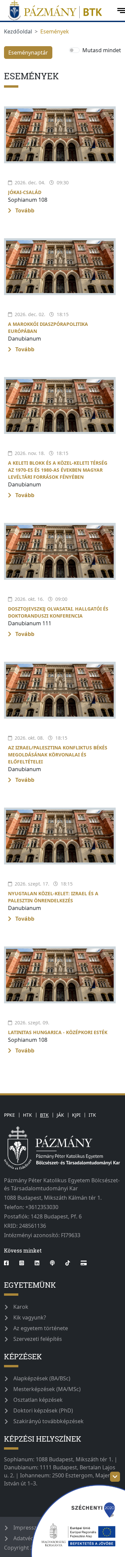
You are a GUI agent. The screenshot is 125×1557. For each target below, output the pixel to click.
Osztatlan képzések (38, 1399)
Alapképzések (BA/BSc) (41, 1378)
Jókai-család (24, 192)
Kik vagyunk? (29, 1317)
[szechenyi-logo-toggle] (115, 1477)
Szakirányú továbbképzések (48, 1421)
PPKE (9, 1115)
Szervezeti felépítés (37, 1339)
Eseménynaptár (28, 52)
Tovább (24, 210)
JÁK (60, 1115)
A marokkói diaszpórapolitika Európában (48, 327)
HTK (27, 1115)
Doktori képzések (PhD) (43, 1410)
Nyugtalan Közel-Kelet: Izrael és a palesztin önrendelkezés (53, 897)
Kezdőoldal (18, 31)
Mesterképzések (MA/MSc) (47, 1389)
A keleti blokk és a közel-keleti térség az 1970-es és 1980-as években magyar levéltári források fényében (57, 470)
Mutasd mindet (101, 50)
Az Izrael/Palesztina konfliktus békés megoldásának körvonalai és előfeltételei (57, 754)
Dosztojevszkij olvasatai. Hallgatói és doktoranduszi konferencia (58, 612)
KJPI (76, 1115)
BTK (44, 1115)
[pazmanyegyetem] (58, 10)
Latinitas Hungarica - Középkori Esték (57, 1032)
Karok (20, 1306)
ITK (92, 1115)
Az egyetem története (40, 1328)
